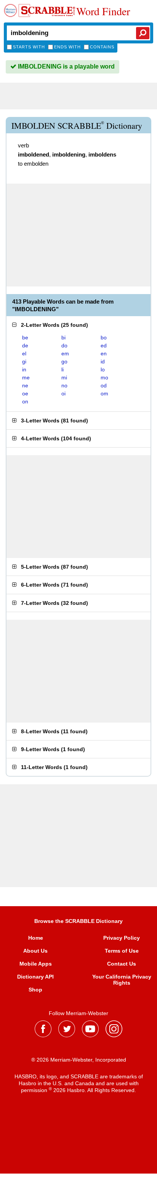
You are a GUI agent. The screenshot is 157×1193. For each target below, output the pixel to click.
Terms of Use (122, 951)
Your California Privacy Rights (121, 980)
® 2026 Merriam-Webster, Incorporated (78, 1060)
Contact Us (121, 964)
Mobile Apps (35, 964)
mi (64, 377)
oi (63, 393)
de (25, 345)
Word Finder (103, 11)
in (24, 369)
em (65, 353)
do (64, 345)
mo (104, 377)
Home (35, 938)
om (104, 393)
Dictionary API (35, 977)
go (64, 361)
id (103, 361)
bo (104, 337)
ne (25, 385)
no (64, 385)
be (25, 337)
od (104, 385)
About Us (35, 951)
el (24, 353)
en (104, 353)
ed (104, 345)
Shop (35, 990)
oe (25, 393)
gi (24, 361)
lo (103, 369)
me (26, 377)
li (62, 369)
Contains (102, 47)
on (25, 401)
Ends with (67, 47)
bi (63, 337)
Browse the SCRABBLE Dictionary (78, 921)
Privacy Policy (121, 938)
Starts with (29, 47)
